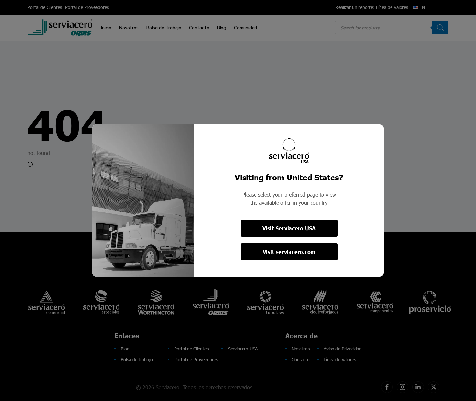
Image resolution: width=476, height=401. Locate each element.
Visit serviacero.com (289, 252)
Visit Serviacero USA (289, 228)
